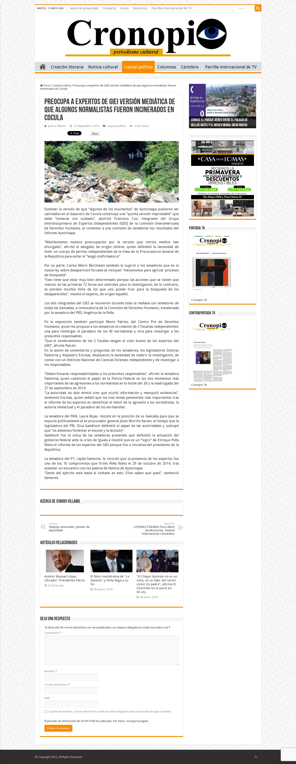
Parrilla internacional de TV (171, 8)
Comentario (52, 632)
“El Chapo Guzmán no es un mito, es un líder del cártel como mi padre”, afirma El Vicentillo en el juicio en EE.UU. (157, 584)
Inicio (124, 8)
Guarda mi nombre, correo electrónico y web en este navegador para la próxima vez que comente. (110, 711)
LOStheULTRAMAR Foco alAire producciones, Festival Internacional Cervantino (154, 528)
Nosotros (140, 8)
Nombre (50, 671)
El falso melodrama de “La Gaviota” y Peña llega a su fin (109, 580)
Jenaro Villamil (57, 126)
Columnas (166, 67)
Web (47, 698)
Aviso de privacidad (84, 8)
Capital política (138, 67)
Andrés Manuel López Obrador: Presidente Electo (64, 578)
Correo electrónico (57, 684)
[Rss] (256, 756)
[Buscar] (258, 8)
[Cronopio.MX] (148, 36)
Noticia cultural (103, 67)
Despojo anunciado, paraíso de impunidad (69, 527)
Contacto (109, 8)
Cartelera (189, 67)
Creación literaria (67, 67)
